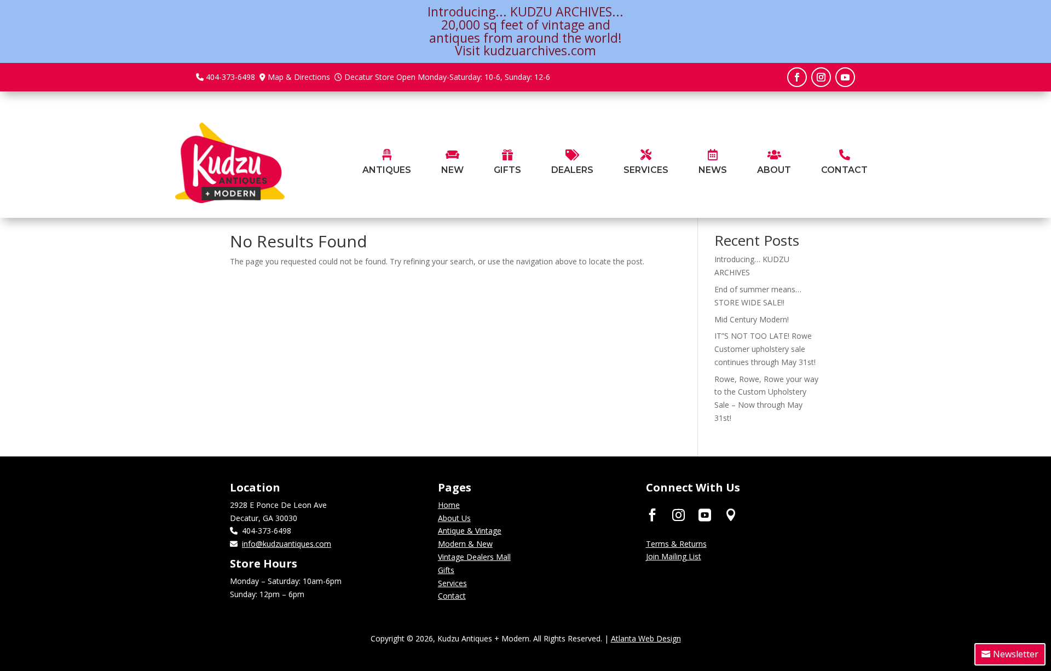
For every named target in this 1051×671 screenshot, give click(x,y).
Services (452, 583)
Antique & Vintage (469, 530)
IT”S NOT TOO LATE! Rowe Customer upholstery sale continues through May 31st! (765, 349)
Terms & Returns (676, 544)
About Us (454, 518)
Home (449, 505)
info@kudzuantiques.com (286, 544)
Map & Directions (299, 77)
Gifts (446, 570)
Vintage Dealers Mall (474, 557)
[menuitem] (386, 162)
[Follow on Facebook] (797, 77)
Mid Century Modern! (751, 319)
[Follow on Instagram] (821, 77)
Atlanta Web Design (646, 638)
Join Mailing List (673, 556)
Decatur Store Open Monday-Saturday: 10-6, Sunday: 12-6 (447, 77)
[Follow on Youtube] (845, 77)
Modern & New (465, 544)
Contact (452, 596)
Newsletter (1015, 654)
